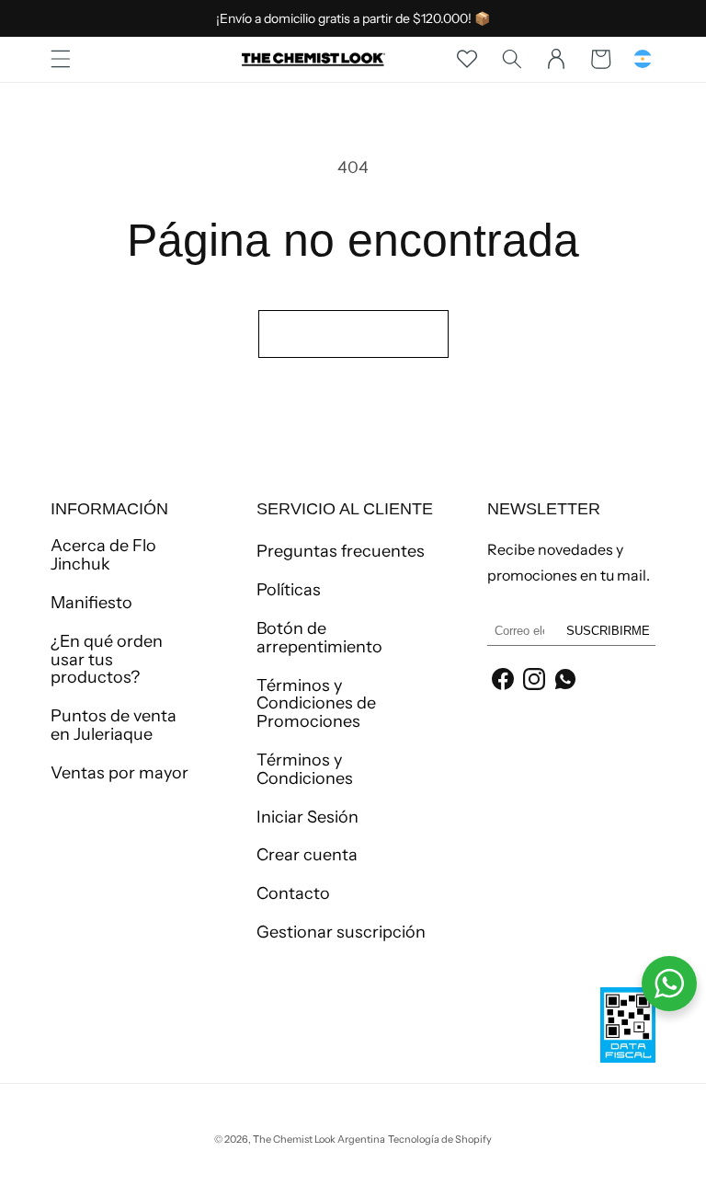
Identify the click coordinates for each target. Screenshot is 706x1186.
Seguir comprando (353, 333)
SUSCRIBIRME (608, 631)
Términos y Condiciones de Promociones (316, 703)
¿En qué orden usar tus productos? (107, 659)
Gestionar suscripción (341, 932)
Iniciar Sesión (307, 817)
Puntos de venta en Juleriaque (113, 725)
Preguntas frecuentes (340, 552)
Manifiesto (91, 603)
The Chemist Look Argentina (319, 1139)
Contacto (293, 893)
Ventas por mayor (119, 773)
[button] (61, 59)
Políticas (288, 590)
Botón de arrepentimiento (319, 637)
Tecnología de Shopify (440, 1139)
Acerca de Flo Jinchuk (103, 555)
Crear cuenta (307, 855)
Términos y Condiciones (304, 769)
